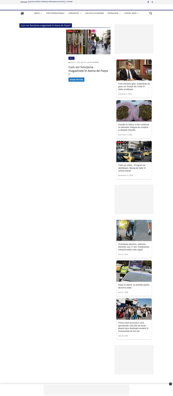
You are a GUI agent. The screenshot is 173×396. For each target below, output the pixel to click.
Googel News (131, 13)
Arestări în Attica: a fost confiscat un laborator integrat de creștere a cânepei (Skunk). (133, 127)
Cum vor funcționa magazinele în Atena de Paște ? (88, 70)
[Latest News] (22, 13)
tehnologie (113, 13)
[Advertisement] (134, 39)
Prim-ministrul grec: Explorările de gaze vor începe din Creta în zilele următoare (134, 87)
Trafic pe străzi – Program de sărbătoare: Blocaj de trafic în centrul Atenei (132, 168)
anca (84, 62)
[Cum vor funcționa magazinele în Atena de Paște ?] (88, 42)
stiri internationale (55, 13)
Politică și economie (94, 13)
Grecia (37, 13)
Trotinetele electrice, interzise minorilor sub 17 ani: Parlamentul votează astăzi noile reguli (133, 247)
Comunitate (73, 13)
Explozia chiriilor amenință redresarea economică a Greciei (50, 2)
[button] (41, 13)
